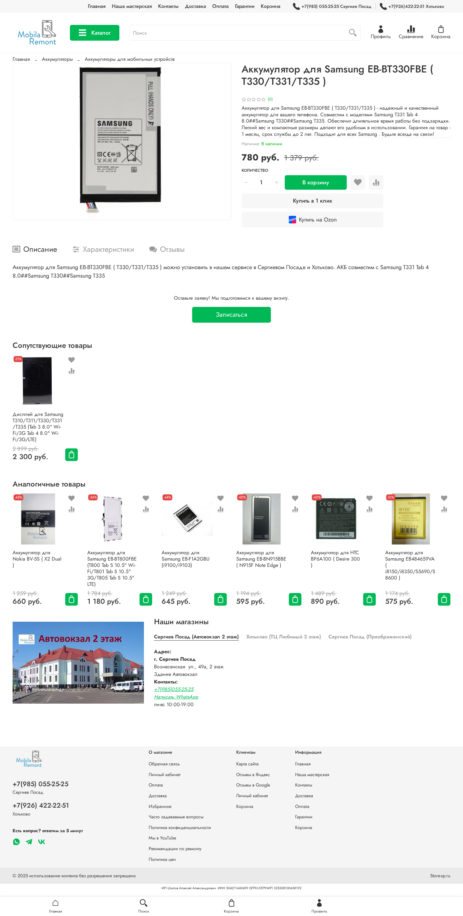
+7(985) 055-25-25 (40, 784)
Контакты (168, 6)
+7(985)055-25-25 (173, 689)
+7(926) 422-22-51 (41, 805)
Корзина (270, 6)
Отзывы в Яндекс (253, 774)
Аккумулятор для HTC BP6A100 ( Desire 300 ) (335, 559)
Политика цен (162, 859)
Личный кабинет (164, 774)
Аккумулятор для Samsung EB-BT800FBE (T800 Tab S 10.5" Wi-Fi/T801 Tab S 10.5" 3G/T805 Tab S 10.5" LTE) (112, 568)
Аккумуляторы (57, 59)
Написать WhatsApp (176, 696)
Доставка (195, 6)
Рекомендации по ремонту (175, 848)
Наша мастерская (132, 6)
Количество (255, 170)
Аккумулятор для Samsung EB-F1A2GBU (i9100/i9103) (185, 559)
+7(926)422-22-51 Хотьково (416, 6)
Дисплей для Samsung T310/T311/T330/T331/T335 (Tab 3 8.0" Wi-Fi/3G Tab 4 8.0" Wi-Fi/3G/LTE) (38, 427)
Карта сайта (247, 764)
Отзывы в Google (253, 785)
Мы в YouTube (162, 838)
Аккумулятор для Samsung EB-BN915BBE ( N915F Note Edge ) (261, 559)
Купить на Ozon (318, 220)
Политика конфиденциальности (180, 827)
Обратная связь (164, 764)
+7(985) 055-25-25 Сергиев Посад (336, 6)
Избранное (160, 806)
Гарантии (244, 6)
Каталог (101, 33)
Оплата (220, 6)
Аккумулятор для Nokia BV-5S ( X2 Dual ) (37, 559)
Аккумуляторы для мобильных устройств (129, 59)
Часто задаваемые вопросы (176, 817)
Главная (97, 6)
